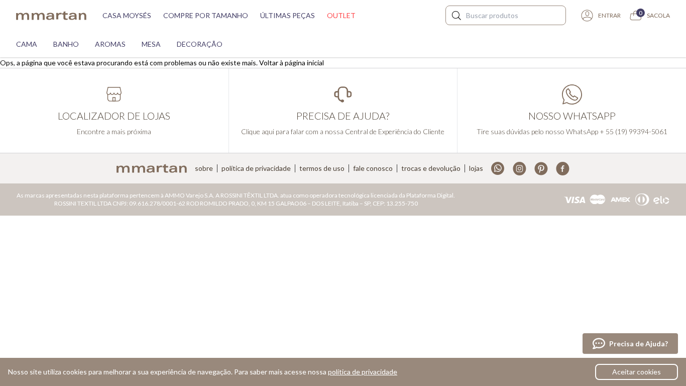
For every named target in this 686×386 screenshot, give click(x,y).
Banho (66, 44)
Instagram (519, 168)
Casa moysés (126, 15)
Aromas (110, 44)
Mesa (151, 44)
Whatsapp (498, 168)
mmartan (51, 16)
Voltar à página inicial (291, 62)
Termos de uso (322, 168)
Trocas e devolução (431, 168)
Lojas (476, 168)
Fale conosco (373, 168)
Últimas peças (287, 15)
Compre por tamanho (205, 15)
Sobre (204, 168)
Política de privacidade (256, 168)
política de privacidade (362, 371)
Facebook (562, 168)
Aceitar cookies (636, 371)
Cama (26, 44)
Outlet (341, 15)
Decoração (199, 44)
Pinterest (541, 168)
